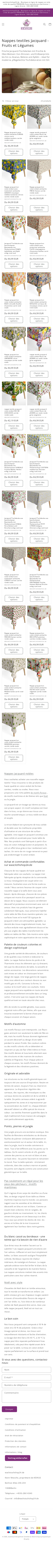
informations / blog (13, 1452)
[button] (3, 24)
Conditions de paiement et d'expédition (22, 1424)
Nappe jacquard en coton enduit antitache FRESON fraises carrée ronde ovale (13, 636)
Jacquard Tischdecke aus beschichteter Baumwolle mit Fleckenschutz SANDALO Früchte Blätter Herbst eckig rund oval (13, 466)
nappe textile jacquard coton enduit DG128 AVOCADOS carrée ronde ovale (12, 412)
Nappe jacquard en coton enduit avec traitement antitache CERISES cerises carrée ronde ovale (13, 578)
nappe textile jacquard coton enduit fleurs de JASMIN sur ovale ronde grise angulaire (38, 135)
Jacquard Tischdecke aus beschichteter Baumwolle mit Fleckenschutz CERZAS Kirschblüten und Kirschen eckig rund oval (13, 523)
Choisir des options (14, 152)
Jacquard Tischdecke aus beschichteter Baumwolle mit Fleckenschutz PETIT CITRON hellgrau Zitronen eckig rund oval (39, 523)
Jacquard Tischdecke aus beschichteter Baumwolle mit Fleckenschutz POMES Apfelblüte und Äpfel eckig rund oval (13, 248)
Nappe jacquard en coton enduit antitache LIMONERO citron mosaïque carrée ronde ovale (13, 358)
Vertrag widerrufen (17, 1458)
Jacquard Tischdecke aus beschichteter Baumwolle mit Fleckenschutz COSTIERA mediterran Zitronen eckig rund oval (39, 466)
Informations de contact (15, 1446)
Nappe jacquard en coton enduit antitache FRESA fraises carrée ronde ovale (38, 190)
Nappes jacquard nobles (19, 773)
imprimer (9, 1419)
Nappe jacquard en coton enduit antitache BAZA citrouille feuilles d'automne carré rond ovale (13, 304)
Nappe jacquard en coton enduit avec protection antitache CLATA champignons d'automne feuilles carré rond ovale (39, 248)
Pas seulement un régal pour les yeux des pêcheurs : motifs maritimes (23, 1184)
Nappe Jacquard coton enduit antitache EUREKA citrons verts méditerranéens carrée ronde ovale (13, 136)
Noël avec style (13, 1282)
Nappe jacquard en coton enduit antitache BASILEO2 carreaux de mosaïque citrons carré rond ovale (38, 304)
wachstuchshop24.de (15, 1537)
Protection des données (15, 1441)
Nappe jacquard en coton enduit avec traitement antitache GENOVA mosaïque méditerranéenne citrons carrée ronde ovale (13, 192)
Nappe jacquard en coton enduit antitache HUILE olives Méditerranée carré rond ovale (13, 689)
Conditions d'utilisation (15, 1430)
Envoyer (9, 1409)
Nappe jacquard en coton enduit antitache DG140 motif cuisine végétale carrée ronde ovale (38, 689)
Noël (46, 796)
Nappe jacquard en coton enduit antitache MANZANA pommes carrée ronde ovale (12, 743)
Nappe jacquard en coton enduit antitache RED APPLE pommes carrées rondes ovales (38, 636)
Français (25, 1519)
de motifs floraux (38, 792)
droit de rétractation (14, 1435)
